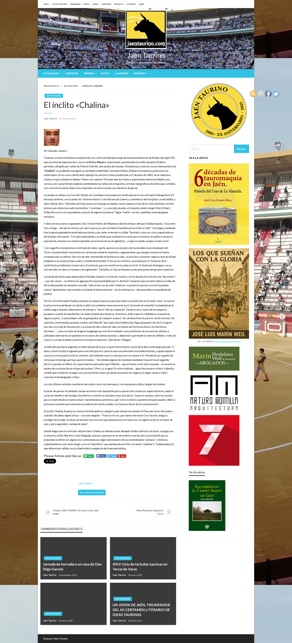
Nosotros (119, 4)
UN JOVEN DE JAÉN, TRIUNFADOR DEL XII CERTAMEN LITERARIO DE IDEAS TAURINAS (141, 610)
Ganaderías (75, 4)
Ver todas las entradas (92, 492)
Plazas (87, 4)
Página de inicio (51, 86)
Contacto (131, 4)
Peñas (95, 4)
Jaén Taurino (146, 55)
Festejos (72, 73)
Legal (141, 4)
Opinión (89, 73)
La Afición (121, 73)
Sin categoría (71, 86)
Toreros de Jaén (59, 4)
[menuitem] (51, 73)
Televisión (106, 4)
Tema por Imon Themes (55, 638)
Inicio (46, 4)
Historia (139, 73)
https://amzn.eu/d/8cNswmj (226, 341)
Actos (105, 73)
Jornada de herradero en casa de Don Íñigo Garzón (72, 566)
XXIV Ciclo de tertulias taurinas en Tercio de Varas (140, 566)
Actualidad (51, 73)
